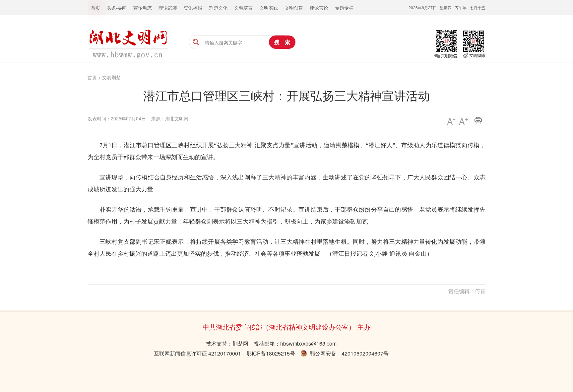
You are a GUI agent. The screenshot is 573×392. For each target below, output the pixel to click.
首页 (92, 77)
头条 (111, 7)
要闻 (122, 7)
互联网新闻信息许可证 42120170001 (197, 353)
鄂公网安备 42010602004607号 (348, 353)
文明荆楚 (111, 77)
